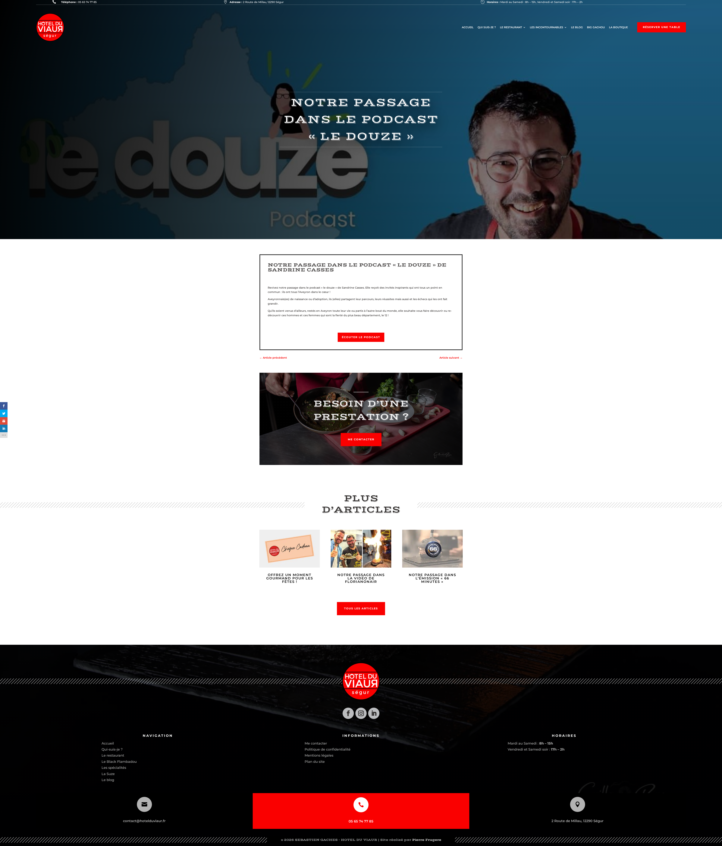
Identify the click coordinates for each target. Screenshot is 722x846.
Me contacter (361, 439)
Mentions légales (319, 755)
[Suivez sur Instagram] (361, 713)
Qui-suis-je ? (112, 749)
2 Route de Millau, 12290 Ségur (263, 2)
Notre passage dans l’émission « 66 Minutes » (432, 578)
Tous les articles (361, 608)
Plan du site (315, 762)
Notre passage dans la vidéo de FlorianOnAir (361, 578)
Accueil (108, 743)
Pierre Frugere (426, 840)
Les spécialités (114, 768)
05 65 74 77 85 (87, 2)
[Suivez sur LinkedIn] (373, 713)
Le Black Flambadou (119, 762)
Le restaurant (113, 755)
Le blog (108, 780)
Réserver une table (661, 27)
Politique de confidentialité (327, 749)
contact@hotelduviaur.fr (144, 821)
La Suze (108, 774)
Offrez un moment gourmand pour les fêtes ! (289, 578)
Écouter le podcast (361, 337)
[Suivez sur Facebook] (348, 713)
